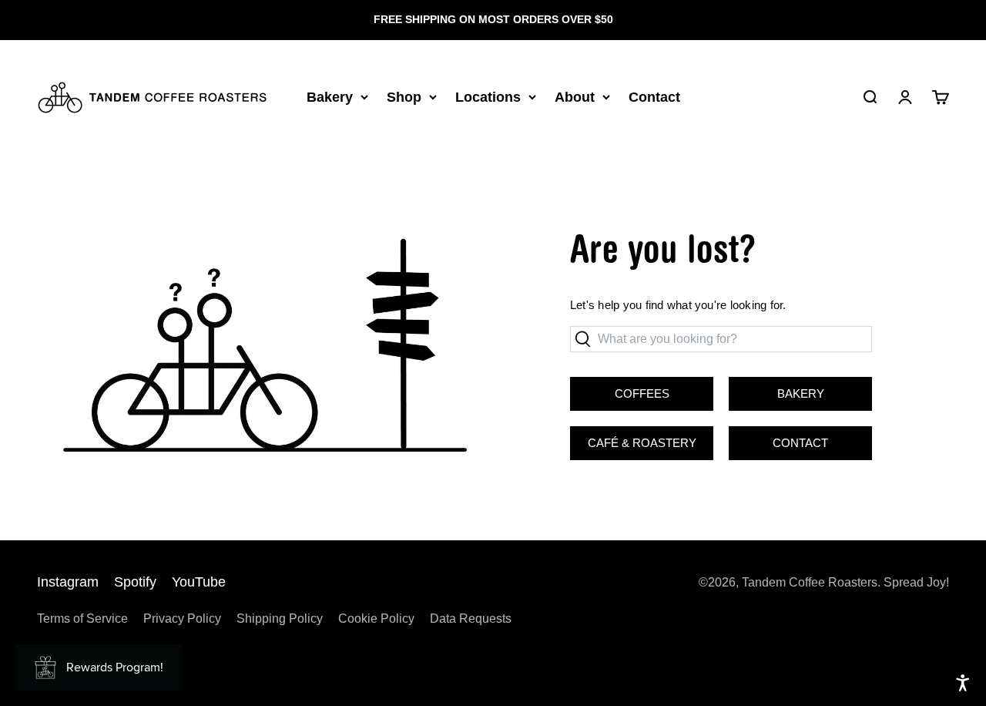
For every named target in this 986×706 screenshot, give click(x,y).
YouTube (199, 582)
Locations (488, 96)
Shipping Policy (279, 618)
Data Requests (470, 618)
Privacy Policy (182, 618)
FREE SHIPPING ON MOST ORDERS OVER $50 (493, 19)
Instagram (68, 582)
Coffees (642, 393)
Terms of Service (82, 618)
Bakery (330, 96)
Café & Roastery (633, 437)
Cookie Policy (376, 618)
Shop (404, 96)
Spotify (135, 582)
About (575, 96)
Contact (654, 96)
